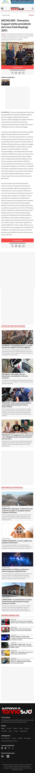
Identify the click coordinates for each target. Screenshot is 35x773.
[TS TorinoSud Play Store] (2, 756)
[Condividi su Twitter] (16, 72)
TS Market (4, 731)
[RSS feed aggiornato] (2, 748)
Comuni (16, 731)
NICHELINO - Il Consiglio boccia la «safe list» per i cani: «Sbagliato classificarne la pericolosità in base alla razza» (17, 437)
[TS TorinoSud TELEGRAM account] (12, 748)
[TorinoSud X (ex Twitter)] (5, 748)
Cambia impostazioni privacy (9, 741)
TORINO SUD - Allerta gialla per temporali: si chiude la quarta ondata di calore (21, 652)
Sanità (21, 728)
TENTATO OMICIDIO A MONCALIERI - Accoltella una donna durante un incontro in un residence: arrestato (21, 638)
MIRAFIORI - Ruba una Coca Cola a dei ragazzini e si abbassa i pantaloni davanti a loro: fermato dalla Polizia (21, 661)
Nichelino (4, 34)
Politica (31, 15)
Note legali (27, 738)
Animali (27, 728)
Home (3, 728)
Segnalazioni (23, 731)
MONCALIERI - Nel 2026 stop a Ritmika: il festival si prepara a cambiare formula (15, 570)
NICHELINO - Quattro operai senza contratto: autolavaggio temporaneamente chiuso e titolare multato (16, 405)
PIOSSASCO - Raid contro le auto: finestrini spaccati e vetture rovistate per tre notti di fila (21, 621)
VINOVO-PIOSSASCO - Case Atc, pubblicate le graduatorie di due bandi (17, 542)
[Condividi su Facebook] (12, 72)
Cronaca (9, 728)
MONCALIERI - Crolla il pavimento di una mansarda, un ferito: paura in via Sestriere (20, 629)
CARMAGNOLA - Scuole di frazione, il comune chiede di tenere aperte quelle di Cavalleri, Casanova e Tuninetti (17, 601)
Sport (10, 731)
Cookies (20, 738)
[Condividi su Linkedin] (19, 72)
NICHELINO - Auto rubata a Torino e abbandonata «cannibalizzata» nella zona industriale (15, 376)
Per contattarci (5, 738)
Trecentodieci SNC (27, 764)
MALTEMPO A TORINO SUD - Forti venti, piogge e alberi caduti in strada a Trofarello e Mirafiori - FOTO (21, 646)
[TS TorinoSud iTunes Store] (8, 756)
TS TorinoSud (14, 764)
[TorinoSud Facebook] (9, 748)
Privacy (14, 738)
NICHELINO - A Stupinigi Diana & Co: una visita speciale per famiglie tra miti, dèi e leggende (17, 346)
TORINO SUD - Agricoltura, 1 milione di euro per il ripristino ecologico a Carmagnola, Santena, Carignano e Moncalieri (17, 510)
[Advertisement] (17, 273)
